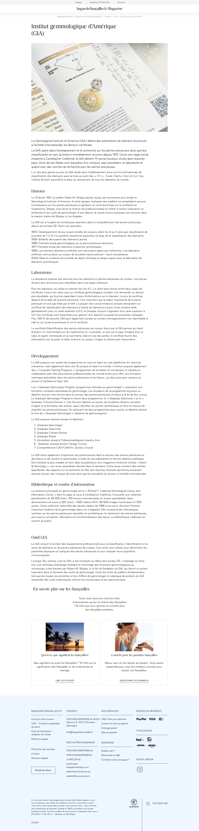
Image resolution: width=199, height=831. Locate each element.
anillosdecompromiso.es (78, 771)
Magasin (79, 2)
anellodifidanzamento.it (78, 776)
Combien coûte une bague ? (115, 759)
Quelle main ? (108, 751)
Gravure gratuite (109, 732)
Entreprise (121, 2)
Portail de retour (43, 770)
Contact (35, 753)
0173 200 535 (160, 803)
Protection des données (43, 749)
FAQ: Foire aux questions (113, 719)
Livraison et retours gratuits (114, 723)
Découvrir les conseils (134, 680)
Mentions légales (39, 739)
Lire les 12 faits (65, 680)
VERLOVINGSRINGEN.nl (79, 755)
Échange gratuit (109, 728)
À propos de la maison (42, 719)
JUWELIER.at (73, 759)
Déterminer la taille (110, 755)
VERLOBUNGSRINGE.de (79, 750)
